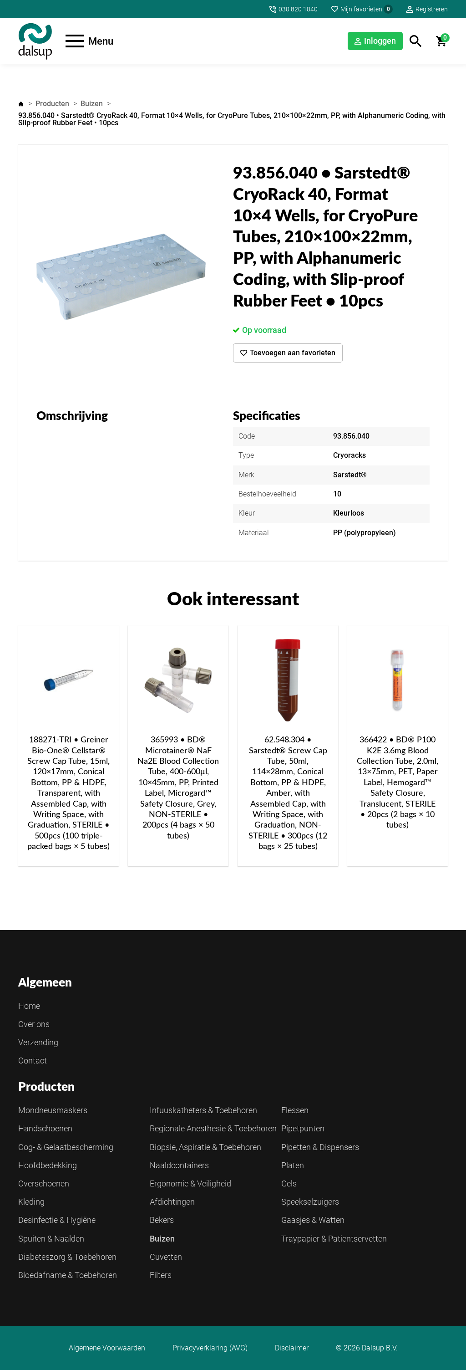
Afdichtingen (172, 1201)
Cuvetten (166, 1257)
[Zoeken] (416, 41)
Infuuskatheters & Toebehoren (203, 1110)
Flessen (295, 1110)
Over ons (34, 1024)
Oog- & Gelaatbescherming (65, 1147)
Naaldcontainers (179, 1165)
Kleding (31, 1201)
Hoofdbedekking (47, 1165)
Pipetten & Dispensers (320, 1147)
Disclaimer (292, 1348)
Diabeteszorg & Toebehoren (67, 1257)
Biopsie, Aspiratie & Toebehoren (205, 1147)
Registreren (431, 9)
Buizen (92, 103)
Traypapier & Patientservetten (334, 1238)
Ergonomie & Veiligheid (190, 1183)
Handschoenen (45, 1128)
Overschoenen (43, 1183)
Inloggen (380, 41)
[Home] (35, 41)
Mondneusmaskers (52, 1110)
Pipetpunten (302, 1128)
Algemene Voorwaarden (107, 1348)
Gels (289, 1183)
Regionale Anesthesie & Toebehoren (213, 1128)
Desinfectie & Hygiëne (57, 1220)
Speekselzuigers (310, 1201)
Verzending (38, 1042)
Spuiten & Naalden (51, 1238)
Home (21, 103)
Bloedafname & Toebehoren (67, 1275)
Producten (52, 103)
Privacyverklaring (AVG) (210, 1348)
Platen (292, 1165)
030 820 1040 (298, 9)
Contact (32, 1060)
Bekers (162, 1220)
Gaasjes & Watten (312, 1220)
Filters (161, 1275)
